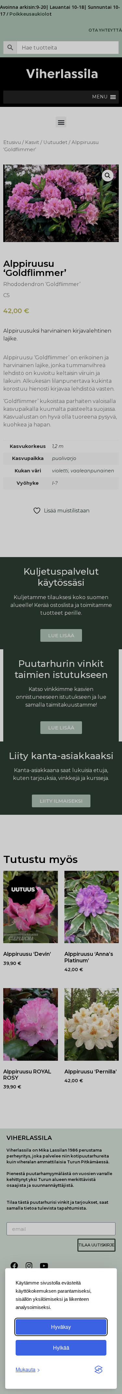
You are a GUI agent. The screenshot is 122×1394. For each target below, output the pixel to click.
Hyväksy (61, 1326)
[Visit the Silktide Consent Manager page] (98, 1369)
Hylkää (61, 1347)
